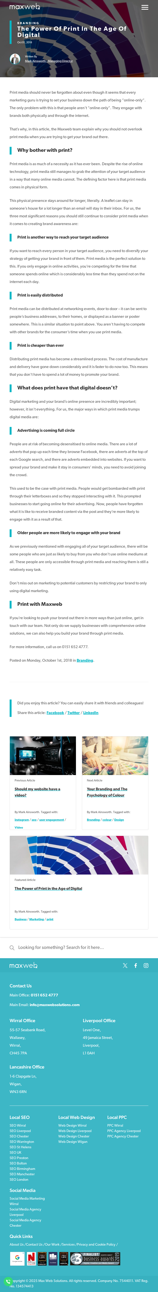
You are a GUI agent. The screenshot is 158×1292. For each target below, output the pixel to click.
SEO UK (15, 1153)
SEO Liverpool (20, 1131)
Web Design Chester (73, 1136)
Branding (28, 23)
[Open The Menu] (145, 8)
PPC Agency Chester (123, 1136)
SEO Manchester (22, 1174)
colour (107, 820)
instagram (22, 820)
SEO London (19, 1180)
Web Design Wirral (72, 1126)
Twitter (73, 713)
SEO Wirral (18, 1126)
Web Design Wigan (72, 1142)
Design (119, 820)
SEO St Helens (20, 1147)
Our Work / (53, 1245)
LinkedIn (90, 713)
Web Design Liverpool (75, 1131)
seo (34, 820)
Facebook (55, 713)
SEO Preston (19, 1158)
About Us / (18, 1245)
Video (19, 827)
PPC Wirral (115, 1126)
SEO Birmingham (22, 1169)
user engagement (51, 820)
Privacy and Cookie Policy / (97, 1245)
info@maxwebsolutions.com (55, 1005)
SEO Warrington (22, 1142)
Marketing (36, 919)
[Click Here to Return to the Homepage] (25, 7)
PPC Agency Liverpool (124, 1131)
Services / (69, 1245)
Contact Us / (35, 1245)
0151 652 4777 (44, 995)
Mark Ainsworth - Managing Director (49, 61)
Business (21, 919)
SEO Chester (19, 1136)
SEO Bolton (18, 1163)
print (50, 919)
